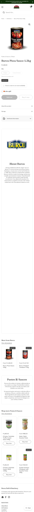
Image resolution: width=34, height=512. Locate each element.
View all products (6, 343)
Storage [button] (3, 111)
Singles (5, 73)
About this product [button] (6, 106)
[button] (31, 7)
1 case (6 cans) (16, 73)
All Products (4, 507)
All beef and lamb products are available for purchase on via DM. (17, 2)
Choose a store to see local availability (15, 85)
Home (2, 18)
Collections (9, 18)
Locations (4, 509)
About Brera (4, 505)
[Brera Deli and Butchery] (16, 7)
